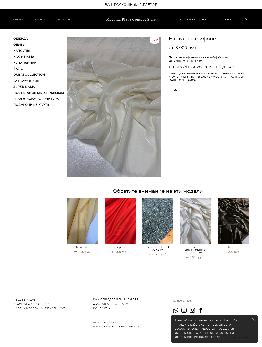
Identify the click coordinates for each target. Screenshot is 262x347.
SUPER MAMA (24, 86)
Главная (18, 19)
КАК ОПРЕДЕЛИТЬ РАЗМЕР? (116, 299)
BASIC (18, 68)
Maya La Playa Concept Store (131, 19)
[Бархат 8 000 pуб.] (233, 221)
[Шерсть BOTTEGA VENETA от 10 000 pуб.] (157, 221)
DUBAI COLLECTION (29, 74)
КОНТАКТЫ (225, 19)
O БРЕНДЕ (64, 19)
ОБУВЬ (19, 44)
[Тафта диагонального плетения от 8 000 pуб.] (195, 221)
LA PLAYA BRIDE (26, 81)
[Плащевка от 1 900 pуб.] (82, 221)
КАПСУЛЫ (21, 50)
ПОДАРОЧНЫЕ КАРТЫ (31, 104)
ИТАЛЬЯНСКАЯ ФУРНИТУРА (36, 99)
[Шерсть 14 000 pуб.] (120, 221)
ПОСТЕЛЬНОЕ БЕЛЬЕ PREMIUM (38, 93)
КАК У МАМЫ (24, 56)
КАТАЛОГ (40, 19)
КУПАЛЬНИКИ (25, 63)
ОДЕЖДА (20, 38)
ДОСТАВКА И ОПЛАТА (193, 19)
